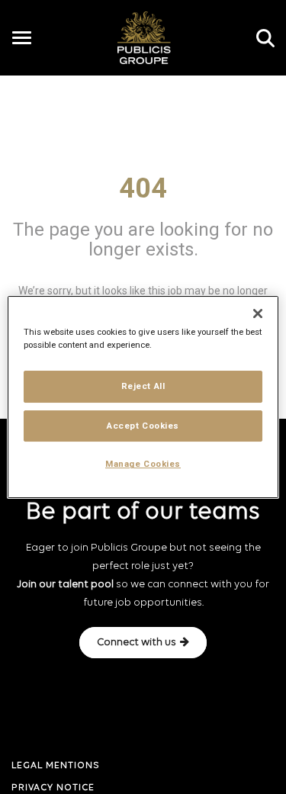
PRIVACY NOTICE (53, 787)
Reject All (143, 386)
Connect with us (136, 642)
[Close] (258, 313)
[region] (142, 397)
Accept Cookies (143, 425)
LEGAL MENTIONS (55, 765)
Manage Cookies (143, 464)
